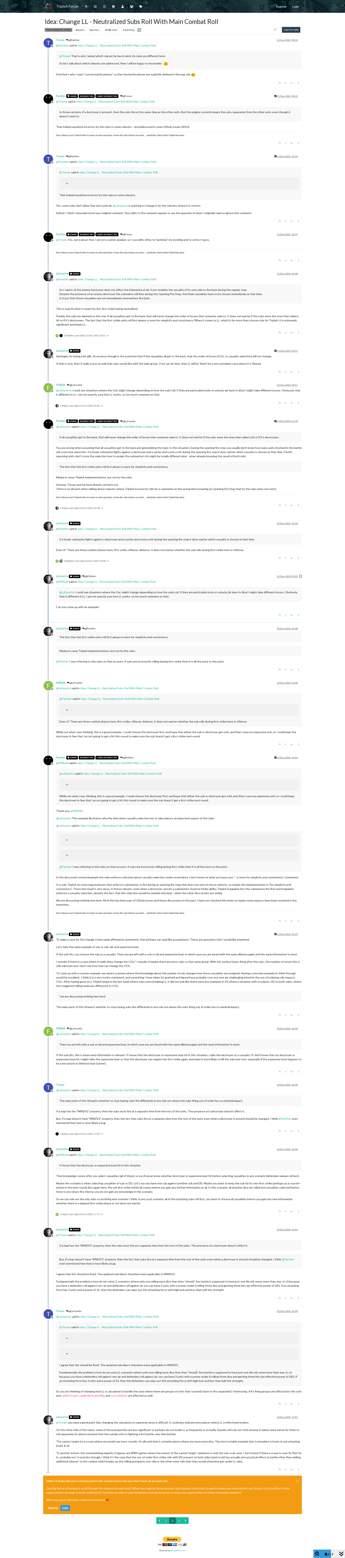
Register (53, 1507)
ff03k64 (60, 384)
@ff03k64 (90, 576)
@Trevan (127, 96)
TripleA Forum (67, 6)
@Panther (73, 40)
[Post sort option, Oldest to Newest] (275, 30)
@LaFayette (75, 384)
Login (65, 1507)
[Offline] (50, 98)
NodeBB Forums (178, 1550)
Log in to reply (291, 29)
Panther (60, 96)
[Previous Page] (159, 1520)
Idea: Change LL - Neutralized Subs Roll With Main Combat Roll (117, 45)
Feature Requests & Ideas (58, 30)
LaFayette (62, 273)
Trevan (60, 40)
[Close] (297, 1481)
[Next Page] (185, 1520)
